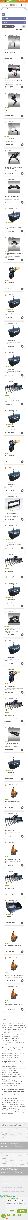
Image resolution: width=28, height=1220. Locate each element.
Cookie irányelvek (20, 1206)
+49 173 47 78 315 (18, 1172)
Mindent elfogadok (22, 1211)
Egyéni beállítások (12, 1211)
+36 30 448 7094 (5, 1146)
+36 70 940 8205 (18, 1146)
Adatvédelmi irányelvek (11, 1206)
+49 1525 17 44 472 (5, 1172)
